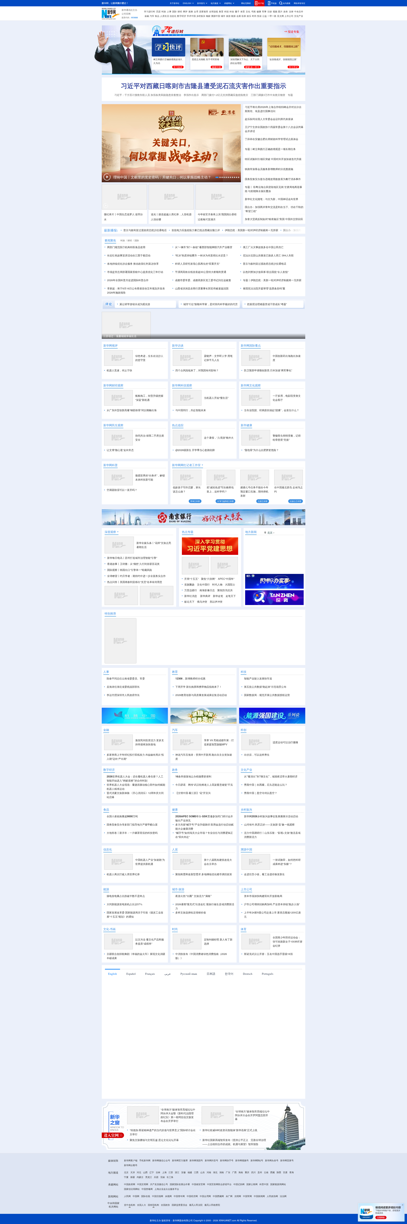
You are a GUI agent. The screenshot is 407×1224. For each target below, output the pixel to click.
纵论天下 (189, 601)
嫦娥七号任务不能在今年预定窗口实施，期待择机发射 (254, 491)
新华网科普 (110, 465)
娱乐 (249, 15)
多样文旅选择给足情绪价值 (190, 912)
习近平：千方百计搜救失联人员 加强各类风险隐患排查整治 (147, 95)
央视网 (168, 1196)
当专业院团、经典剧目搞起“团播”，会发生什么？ (271, 410)
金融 (147, 15)
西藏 (272, 1172)
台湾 (196, 11)
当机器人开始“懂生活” (216, 398)
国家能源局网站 (278, 1184)
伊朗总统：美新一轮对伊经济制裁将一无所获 (276, 280)
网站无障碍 (246, 3)
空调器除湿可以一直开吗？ (122, 490)
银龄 (208, 15)
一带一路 (271, 15)
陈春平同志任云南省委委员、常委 (126, 678)
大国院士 (230, 584)
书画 (253, 11)
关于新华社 (174, 3)
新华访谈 (177, 345)
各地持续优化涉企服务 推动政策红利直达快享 (133, 263)
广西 (234, 1172)
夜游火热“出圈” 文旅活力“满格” (193, 896)
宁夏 (126, 1177)
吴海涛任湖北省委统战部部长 (123, 687)
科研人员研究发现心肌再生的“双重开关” (197, 263)
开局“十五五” (191, 579)
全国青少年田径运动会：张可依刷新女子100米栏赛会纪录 (287, 941)
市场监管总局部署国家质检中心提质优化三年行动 (135, 272)
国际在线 (145, 1196)
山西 (145, 1172)
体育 (242, 11)
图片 (280, 11)
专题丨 (248, 149)
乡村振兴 (200, 15)
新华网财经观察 (113, 385)
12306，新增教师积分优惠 (190, 678)
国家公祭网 (252, 1184)
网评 (185, 11)
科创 (232, 11)
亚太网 (280, 15)
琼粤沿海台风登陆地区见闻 (268, 187)
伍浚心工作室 (295, 501)
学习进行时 (149, 11)
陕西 (279, 1172)
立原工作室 (262, 501)
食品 (157, 15)
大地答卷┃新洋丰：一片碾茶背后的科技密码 (132, 833)
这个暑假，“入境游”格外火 (219, 437)
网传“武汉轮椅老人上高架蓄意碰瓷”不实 (210, 784)
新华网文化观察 (251, 385)
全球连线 (213, 11)
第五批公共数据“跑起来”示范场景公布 (265, 687)
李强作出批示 (191, 95)
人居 (175, 849)
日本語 (211, 974)
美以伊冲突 (216, 601)
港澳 (190, 11)
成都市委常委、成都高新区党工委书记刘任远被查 (203, 280)
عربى (167, 974)
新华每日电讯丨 (116, 558)
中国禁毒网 (147, 1189)
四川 (253, 1172)
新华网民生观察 (113, 425)
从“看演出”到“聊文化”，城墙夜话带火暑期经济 (270, 776)
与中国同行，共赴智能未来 (190, 410)
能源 (233, 15)
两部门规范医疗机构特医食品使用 (126, 247)
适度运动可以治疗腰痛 (285, 742)
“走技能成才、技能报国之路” (283, 59)
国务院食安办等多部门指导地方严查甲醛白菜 (132, 824)
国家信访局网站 (132, 1189)
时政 (164, 11)
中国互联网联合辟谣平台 (219, 1184)
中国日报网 (157, 1196)
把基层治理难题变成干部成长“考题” (267, 304)
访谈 (269, 11)
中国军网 (247, 1196)
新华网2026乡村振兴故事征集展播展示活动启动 (271, 816)
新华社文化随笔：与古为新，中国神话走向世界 (271, 199)
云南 (266, 1172)
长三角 (170, 1177)
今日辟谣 (180, 784)
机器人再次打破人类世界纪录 (123, 874)
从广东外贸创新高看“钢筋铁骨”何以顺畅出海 (132, 410)
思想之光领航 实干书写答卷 (205, 59)
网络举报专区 (299, 3)
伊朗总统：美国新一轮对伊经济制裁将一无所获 (251, 230)
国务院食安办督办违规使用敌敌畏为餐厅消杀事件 (273, 179)
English (112, 974)
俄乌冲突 (202, 601)
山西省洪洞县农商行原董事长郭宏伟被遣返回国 (201, 288)
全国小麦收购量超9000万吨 (122, 816)
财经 (180, 11)
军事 (264, 11)
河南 (209, 1172)
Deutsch (247, 974)
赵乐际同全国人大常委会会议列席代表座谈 (269, 119)
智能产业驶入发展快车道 (258, 678)
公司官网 (126, 13)
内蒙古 (140, 1177)
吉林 (158, 1172)
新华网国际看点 (251, 345)
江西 (196, 1172)
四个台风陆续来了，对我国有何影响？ (197, 370)
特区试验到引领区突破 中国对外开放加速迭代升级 (273, 159)
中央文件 (298, 11)
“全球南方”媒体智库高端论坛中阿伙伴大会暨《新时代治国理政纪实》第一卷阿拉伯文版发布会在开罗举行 (178, 1115)
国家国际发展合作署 (180, 1184)
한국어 (229, 974)
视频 (275, 11)
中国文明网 (142, 1184)
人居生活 (164, 15)
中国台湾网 (205, 1196)
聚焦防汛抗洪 (225, 590)
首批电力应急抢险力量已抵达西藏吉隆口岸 (196, 230)
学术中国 (191, 15)
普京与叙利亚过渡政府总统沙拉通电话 (145, 230)
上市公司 (288, 15)
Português (267, 974)
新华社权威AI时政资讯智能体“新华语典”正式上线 (229, 1130)
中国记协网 (239, 1184)
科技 (226, 11)
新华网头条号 (271, 1160)
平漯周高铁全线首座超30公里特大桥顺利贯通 (200, 272)
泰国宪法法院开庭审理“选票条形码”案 (264, 288)
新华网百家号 (287, 1160)
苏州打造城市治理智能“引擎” (141, 558)
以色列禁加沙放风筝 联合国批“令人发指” (265, 272)
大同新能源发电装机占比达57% (124, 904)
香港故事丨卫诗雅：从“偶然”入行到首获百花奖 (133, 564)
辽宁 (151, 1172)
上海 (164, 1172)
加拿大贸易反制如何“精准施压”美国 (265, 219)
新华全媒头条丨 (145, 543)
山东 (202, 1172)
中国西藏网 (218, 1196)
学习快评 (177, 67)
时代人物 (217, 584)
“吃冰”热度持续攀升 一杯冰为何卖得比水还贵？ (201, 255)
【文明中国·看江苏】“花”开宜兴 (193, 793)
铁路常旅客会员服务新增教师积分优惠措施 (269, 169)
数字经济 (181, 15)
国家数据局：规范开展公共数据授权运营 (267, 695)
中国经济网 (192, 1196)
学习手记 (293, 67)
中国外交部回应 (294, 219)
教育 (221, 11)
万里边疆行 (190, 590)
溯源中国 (215, 15)
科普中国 (263, 1184)
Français (150, 974)
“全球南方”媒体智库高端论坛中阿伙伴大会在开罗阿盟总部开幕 (252, 1115)
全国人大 (141, 1204)
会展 (238, 15)
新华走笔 (218, 596)
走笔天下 (231, 596)
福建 (190, 1172)
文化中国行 (203, 584)
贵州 (260, 1172)
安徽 (183, 1172)
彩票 (243, 15)
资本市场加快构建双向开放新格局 (263, 896)
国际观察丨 (113, 570)
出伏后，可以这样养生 (256, 754)
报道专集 (293, 31)
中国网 (136, 1196)
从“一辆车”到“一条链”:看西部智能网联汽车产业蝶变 (203, 247)
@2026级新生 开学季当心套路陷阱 (195, 450)
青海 (291, 1172)
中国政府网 (129, 1184)
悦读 (259, 15)
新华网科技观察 (182, 385)
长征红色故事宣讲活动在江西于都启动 (128, 255)
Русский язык (188, 974)
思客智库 (203, 11)
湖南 (221, 1172)
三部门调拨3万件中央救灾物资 (268, 95)
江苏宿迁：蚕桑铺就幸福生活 (119, 336)
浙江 (177, 1172)
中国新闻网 (259, 1196)
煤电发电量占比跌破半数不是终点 (126, 896)
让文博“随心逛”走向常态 (120, 450)
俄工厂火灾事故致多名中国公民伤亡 (263, 247)
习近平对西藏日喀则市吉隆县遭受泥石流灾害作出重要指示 (203, 85)
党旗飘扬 (189, 584)
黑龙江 (148, 1177)
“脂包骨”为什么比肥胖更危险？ (261, 450)
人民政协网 (272, 1196)
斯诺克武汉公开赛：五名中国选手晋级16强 (268, 954)
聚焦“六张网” (208, 579)
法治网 (283, 1196)
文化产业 (298, 15)
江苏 (171, 1172)
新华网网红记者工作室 (186, 465)
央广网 (229, 1196)
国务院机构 (153, 1204)
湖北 (215, 1172)
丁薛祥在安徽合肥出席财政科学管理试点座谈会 (271, 139)
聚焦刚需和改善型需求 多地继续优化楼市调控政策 (203, 874)
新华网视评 (110, 345)
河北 (139, 1172)
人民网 (127, 1196)
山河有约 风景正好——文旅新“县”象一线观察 (269, 824)
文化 (248, 11)
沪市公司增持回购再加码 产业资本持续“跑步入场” (272, 904)
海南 (240, 1172)
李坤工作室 (195, 501)
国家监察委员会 (179, 1204)
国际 (174, 11)
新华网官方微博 (180, 1160)
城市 (223, 15)
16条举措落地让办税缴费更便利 (193, 776)
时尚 (254, 15)
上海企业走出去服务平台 (167, 1189)
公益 (264, 15)
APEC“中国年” (226, 579)
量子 (237, 11)
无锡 (162, 1177)
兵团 (156, 1177)
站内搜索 (286, 3)
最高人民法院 (196, 1204)
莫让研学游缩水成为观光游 (135, 304)
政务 (285, 11)
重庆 (247, 1172)
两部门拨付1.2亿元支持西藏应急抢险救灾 (224, 95)
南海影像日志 (207, 590)
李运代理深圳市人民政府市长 (123, 695)
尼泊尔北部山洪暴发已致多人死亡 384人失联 (268, 255)
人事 (169, 11)
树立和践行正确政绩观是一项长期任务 (274, 149)
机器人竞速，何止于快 (119, 370)
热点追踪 (177, 425)
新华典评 (205, 596)
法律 (291, 11)
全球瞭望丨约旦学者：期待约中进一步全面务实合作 (136, 576)
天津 (132, 1172)
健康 (259, 11)
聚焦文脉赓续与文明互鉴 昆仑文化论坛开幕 (154, 1140)
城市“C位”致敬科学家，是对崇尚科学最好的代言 (210, 304)
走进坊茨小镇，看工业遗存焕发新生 (264, 874)
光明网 (237, 1196)
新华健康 (246, 425)
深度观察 (110, 532)
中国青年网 (179, 1196)
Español (131, 974)
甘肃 (285, 1172)
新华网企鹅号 (130, 1165)
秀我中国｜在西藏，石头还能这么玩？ (265, 784)
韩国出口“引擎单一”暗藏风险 (136, 570)
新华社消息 (190, 596)
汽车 (152, 15)
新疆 (132, 1177)
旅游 (228, 15)
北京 (126, 1172)
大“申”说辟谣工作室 (225, 501)
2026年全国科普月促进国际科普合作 (127, 280)
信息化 (173, 15)
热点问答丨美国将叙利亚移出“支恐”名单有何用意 (134, 582)
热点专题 (187, 532)
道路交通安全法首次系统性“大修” (129, 178)
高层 (158, 11)
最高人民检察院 (212, 1204)
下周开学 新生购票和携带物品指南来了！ (198, 687)
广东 (228, 1172)
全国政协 (165, 1204)
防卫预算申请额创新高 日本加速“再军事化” (268, 370)
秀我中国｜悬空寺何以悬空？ (260, 793)
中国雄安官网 (198, 1184)
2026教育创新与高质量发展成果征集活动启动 (201, 695)
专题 (290, 95)
